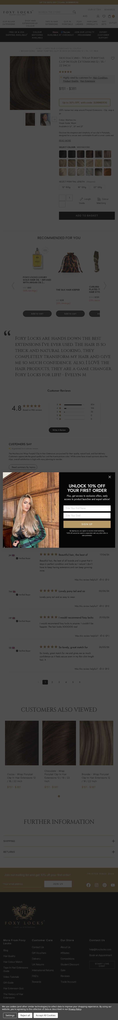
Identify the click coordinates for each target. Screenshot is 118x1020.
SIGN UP (87, 524)
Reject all (25, 1015)
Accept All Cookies (46, 1015)
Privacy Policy (74, 1009)
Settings (10, 1015)
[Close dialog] (109, 476)
